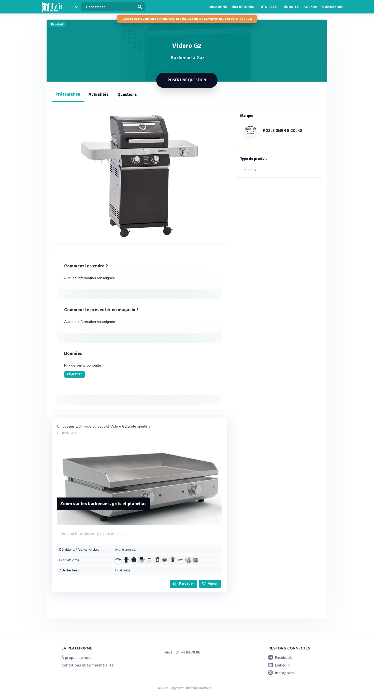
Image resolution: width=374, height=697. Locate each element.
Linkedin (282, 665)
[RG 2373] (180, 560)
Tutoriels (268, 7)
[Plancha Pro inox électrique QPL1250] (196, 560)
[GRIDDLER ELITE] (165, 560)
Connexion (332, 7)
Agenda (310, 7)
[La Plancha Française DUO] (157, 560)
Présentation (67, 94)
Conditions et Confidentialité (87, 665)
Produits (290, 7)
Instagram (284, 672)
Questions (217, 7)
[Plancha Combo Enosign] (126, 560)
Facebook (283, 657)
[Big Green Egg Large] (134, 560)
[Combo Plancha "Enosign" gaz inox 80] (142, 560)
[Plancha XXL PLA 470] (188, 560)
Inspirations (243, 7)
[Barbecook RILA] (149, 560)
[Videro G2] (173, 560)
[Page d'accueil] (52, 6)
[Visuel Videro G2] (139, 176)
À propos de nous (77, 657)
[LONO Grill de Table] (118, 560)
